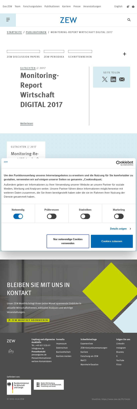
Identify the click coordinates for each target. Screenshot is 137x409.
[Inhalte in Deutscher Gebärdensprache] (128, 6)
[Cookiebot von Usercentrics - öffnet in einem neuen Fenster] (118, 163)
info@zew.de (38, 349)
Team (17, 6)
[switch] (51, 216)
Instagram (121, 348)
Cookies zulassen (111, 241)
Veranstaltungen (92, 6)
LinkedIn (120, 344)
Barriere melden (63, 356)
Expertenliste (87, 344)
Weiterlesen (26, 123)
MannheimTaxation (89, 365)
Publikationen (51, 6)
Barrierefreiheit (63, 352)
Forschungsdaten (32, 6)
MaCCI (83, 360)
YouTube (120, 360)
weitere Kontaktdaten (42, 361)
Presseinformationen (41, 358)
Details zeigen (118, 228)
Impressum (61, 344)
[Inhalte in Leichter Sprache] (133, 6)
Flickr (118, 365)
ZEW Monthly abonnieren (30, 320)
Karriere (66, 6)
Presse (77, 6)
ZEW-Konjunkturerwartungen (94, 348)
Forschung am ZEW (89, 356)
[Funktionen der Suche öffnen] (129, 20)
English (118, 6)
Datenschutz (62, 348)
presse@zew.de (39, 355)
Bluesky (120, 352)
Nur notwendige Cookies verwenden (68, 241)
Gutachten (28, 68)
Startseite (14, 32)
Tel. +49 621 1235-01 (41, 345)
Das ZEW (7, 6)
